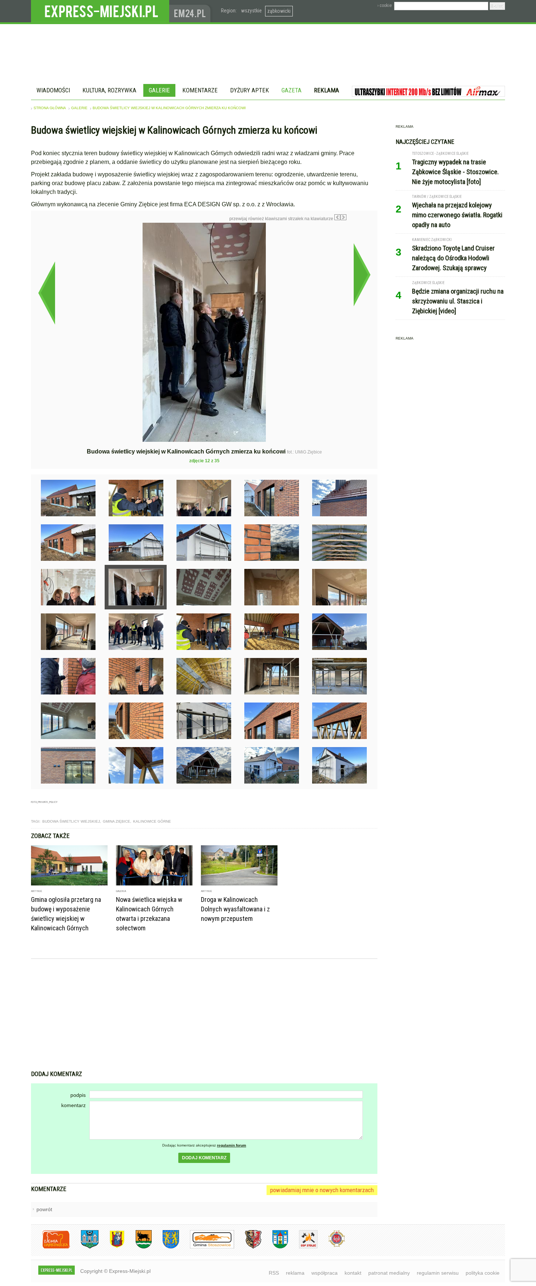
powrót (44, 1209)
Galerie (159, 90)
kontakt (353, 1273)
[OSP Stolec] (303, 1247)
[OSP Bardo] (331, 1246)
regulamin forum (231, 1145)
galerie (79, 108)
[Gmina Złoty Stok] (247, 1247)
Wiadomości (53, 90)
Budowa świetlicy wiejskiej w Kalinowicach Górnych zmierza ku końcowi (169, 108)
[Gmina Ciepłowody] (138, 1247)
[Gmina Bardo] (111, 1247)
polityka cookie (483, 1273)
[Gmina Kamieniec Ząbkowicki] (165, 1247)
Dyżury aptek (249, 90)
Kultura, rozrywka (109, 90)
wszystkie (251, 11)
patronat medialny (389, 1273)
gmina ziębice (116, 821)
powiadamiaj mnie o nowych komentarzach (322, 1190)
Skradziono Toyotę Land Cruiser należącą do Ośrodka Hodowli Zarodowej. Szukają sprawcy (453, 258)
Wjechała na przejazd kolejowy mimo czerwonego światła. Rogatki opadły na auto (457, 215)
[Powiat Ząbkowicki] (50, 1247)
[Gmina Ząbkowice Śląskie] (84, 1247)
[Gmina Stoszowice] (206, 1247)
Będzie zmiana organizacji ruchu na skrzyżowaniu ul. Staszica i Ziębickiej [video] (458, 301)
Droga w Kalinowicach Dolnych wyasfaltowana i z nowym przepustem (235, 909)
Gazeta (291, 90)
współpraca (324, 1273)
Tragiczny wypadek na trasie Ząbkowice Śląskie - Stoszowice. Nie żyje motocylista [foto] (455, 171)
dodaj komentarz (204, 1157)
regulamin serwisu (438, 1273)
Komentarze (200, 90)
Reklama (326, 90)
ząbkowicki (279, 11)
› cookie (384, 5)
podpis (78, 1095)
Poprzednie (46, 293)
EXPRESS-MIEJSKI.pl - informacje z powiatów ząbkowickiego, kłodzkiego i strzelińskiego (100, 11)
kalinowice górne (152, 821)
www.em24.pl (191, 11)
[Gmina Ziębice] (274, 1247)
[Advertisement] (204, 1015)
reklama (295, 1273)
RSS (274, 1273)
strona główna (50, 108)
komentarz (73, 1105)
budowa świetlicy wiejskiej (71, 821)
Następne (361, 274)
